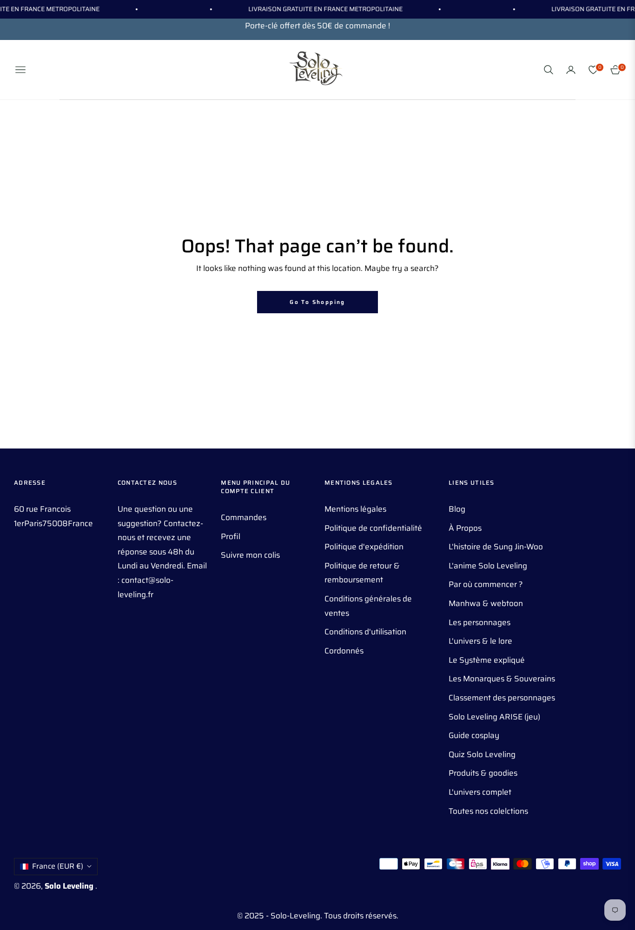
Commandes (243, 517)
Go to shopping (317, 301)
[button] (548, 69)
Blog (457, 509)
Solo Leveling (70, 886)
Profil (230, 536)
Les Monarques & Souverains (502, 679)
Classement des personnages (502, 698)
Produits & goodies (483, 773)
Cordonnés (344, 651)
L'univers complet (480, 792)
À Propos (465, 528)
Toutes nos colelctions (488, 811)
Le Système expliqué (487, 660)
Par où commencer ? (486, 584)
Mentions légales (355, 509)
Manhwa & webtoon (486, 603)
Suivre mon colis (250, 555)
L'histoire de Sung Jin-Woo (496, 547)
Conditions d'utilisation (365, 632)
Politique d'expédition (363, 547)
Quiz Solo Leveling (482, 754)
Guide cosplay (474, 735)
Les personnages (479, 622)
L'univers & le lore (480, 641)
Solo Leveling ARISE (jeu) (494, 717)
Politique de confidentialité (373, 528)
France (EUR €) (57, 866)
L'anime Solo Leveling (488, 566)
